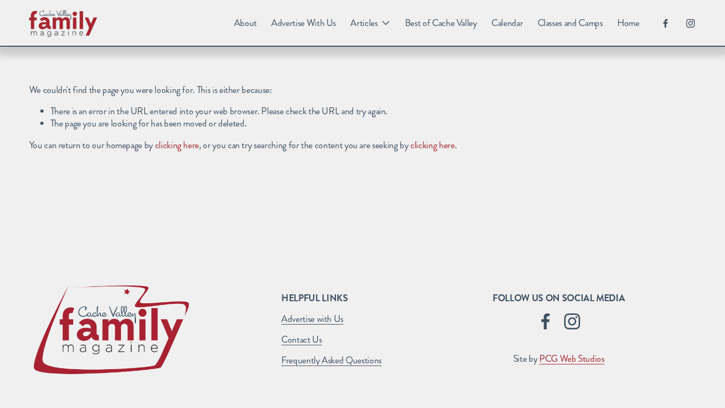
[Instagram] (690, 23)
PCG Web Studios (572, 359)
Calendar (507, 23)
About (245, 23)
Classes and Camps (570, 23)
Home (628, 23)
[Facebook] (665, 23)
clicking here (177, 145)
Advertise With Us (303, 23)
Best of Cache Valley (441, 23)
